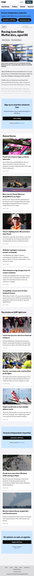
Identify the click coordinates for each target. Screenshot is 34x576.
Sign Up (29, 2)
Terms (6, 567)
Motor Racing (6, 40)
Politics (14, 6)
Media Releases (17, 569)
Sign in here (21, 123)
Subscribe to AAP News (9, 20)
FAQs (16, 567)
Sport (4, 27)
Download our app (25, 20)
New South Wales (16, 40)
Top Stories (5, 6)
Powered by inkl (17, 571)
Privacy (11, 567)
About (20, 567)
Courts (22, 6)
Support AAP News (17, 542)
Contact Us (26, 567)
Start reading (17, 118)
